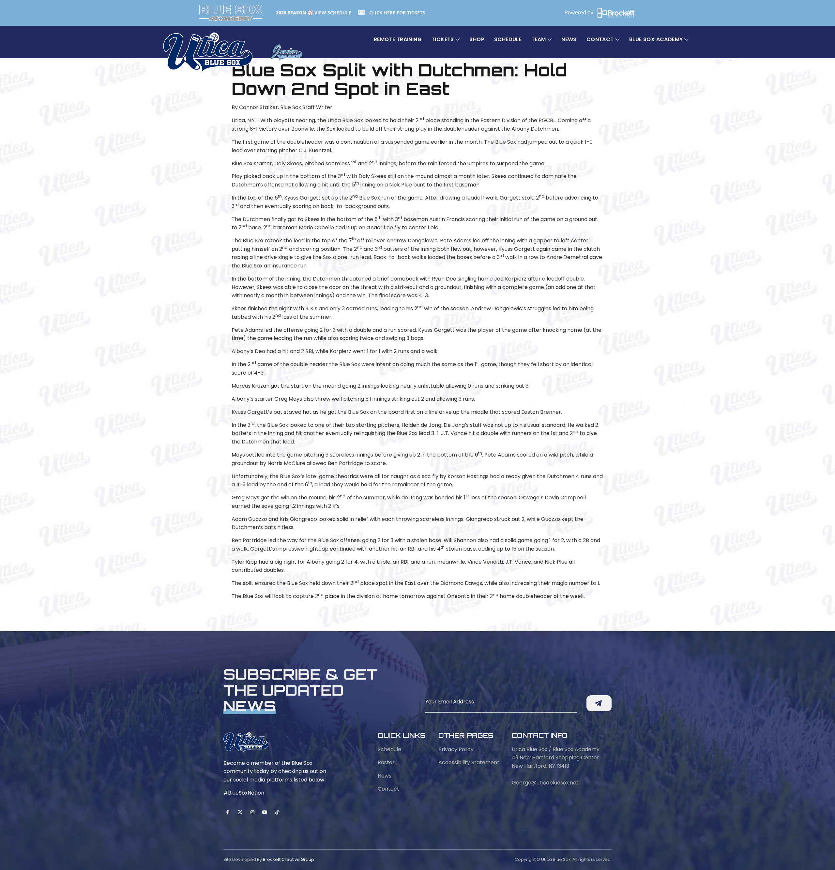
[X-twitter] (240, 812)
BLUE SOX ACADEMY (656, 39)
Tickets (443, 39)
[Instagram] (252, 812)
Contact (600, 39)
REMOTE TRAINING (398, 39)
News (569, 39)
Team (538, 39)
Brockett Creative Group (288, 859)
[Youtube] (265, 812)
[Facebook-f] (227, 812)
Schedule (508, 39)
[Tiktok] (277, 812)
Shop (476, 39)
